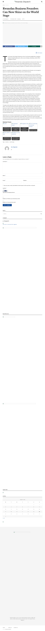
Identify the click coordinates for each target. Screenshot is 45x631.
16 (39, 509)
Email (4, 180)
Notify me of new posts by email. (9, 202)
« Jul (4, 518)
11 (11, 509)
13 (22, 509)
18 (11, 511)
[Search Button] (41, 214)
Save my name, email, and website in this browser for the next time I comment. (19, 185)
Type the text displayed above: (9, 192)
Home (4, 627)
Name (4, 175)
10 (5, 509)
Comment (5, 161)
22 (33, 511)
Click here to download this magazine (10, 224)
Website (25, 180)
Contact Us (16, 627)
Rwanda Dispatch (8, 629)
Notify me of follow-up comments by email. (11, 198)
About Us (10, 627)
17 (5, 511)
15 (33, 509)
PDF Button (39, 52)
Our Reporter (14, 147)
